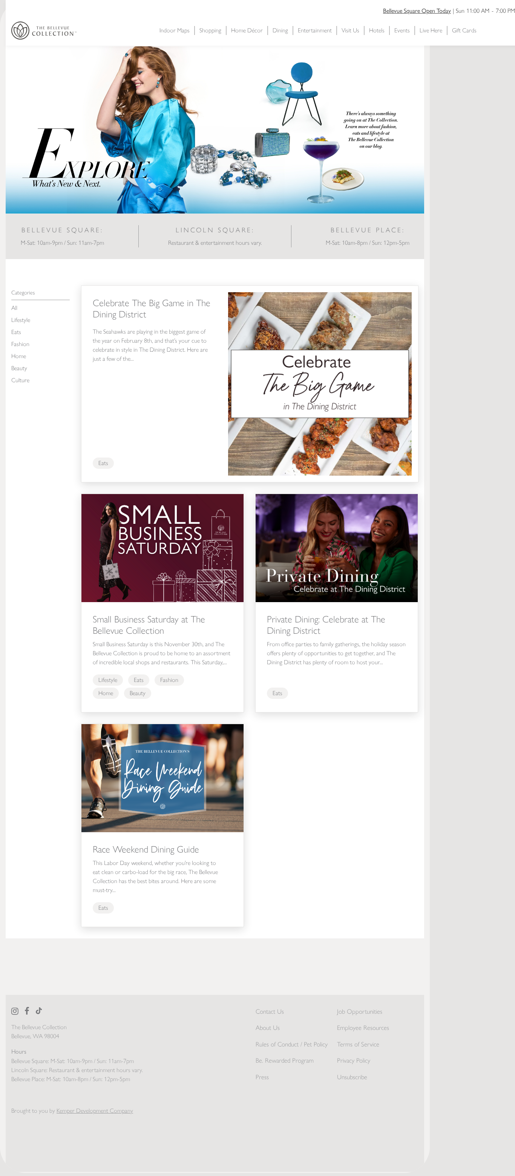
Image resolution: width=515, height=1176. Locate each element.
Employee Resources (363, 1027)
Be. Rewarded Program (285, 1060)
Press (262, 1077)
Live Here (431, 30)
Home (18, 356)
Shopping (210, 30)
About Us (268, 1027)
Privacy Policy (353, 1060)
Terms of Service (358, 1044)
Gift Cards (464, 30)
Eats (16, 332)
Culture (20, 380)
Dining (280, 30)
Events (402, 30)
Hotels (377, 30)
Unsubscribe (352, 1077)
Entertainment (315, 30)
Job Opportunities (359, 1011)
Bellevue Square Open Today (417, 10)
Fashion (20, 344)
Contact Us (270, 1011)
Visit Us (350, 30)
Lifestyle (20, 319)
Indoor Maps (174, 30)
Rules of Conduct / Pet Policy (292, 1044)
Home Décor (247, 30)
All (14, 307)
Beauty (19, 368)
